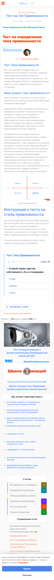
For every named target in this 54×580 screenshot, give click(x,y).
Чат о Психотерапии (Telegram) (23, 540)
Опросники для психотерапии (18, 313)
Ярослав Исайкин (30, 59)
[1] (2, 319)
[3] (6, 319)
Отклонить (27, 575)
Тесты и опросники (27, 12)
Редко (13, 279)
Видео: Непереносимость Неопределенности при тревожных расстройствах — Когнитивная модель (26, 420)
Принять (27, 569)
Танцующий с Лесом (16, 434)
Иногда (13, 286)
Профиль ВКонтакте (19, 536)
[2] (4, 319)
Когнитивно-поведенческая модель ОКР (24, 426)
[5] (9, 319)
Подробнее (23, 563)
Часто (12, 293)
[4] (8, 319)
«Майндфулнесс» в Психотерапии (20, 450)
